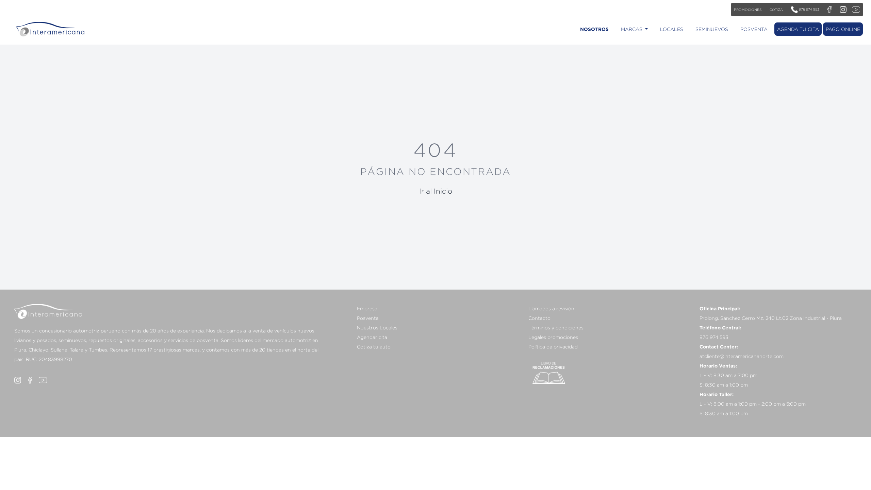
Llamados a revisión (551, 308)
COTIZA (776, 10)
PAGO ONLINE (843, 29)
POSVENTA (754, 29)
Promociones (747, 10)
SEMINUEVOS (711, 29)
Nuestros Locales (377, 327)
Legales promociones (553, 337)
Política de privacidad (553, 346)
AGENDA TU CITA (798, 29)
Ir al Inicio (435, 191)
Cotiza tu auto (374, 346)
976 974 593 (808, 9)
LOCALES (671, 29)
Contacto (539, 318)
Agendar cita (372, 337)
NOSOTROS (594, 29)
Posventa (368, 318)
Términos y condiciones (556, 327)
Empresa (367, 308)
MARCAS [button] (632, 29)
